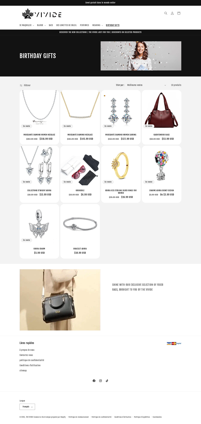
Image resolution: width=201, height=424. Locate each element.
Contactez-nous (26, 355)
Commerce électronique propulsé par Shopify (50, 417)
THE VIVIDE (29, 417)
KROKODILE (80, 190)
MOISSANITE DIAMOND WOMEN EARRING (120, 135)
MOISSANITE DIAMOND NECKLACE (80, 135)
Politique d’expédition (142, 417)
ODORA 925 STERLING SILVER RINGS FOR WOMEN (121, 191)
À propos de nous (27, 350)
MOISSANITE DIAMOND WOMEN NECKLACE (39, 135)
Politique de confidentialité (102, 417)
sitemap (23, 370)
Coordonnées (157, 417)
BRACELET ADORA (80, 249)
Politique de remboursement (79, 417)
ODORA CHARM (39, 249)
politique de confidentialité (32, 360)
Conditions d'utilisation (30, 365)
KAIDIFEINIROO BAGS (162, 135)
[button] (26, 25)
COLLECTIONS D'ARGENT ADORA (39, 190)
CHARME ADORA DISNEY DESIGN (161, 190)
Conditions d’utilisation (122, 417)
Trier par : (120, 85)
